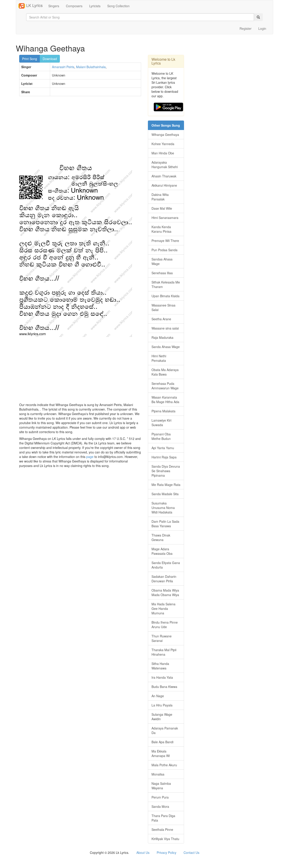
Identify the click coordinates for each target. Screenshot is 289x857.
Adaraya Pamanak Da (164, 730)
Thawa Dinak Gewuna (160, 537)
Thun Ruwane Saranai (161, 638)
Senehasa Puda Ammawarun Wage (165, 385)
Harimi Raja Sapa (164, 457)
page (89, 456)
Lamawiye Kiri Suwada (161, 422)
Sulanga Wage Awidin (161, 716)
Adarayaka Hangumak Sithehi (164, 164)
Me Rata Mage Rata (165, 484)
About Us (142, 852)
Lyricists (94, 6)
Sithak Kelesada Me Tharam (165, 284)
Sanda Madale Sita (165, 494)
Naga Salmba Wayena (161, 785)
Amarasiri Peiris (63, 67)
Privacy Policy (166, 852)
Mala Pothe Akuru (164, 765)
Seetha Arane (161, 319)
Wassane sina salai (165, 328)
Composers (74, 6)
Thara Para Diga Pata (163, 817)
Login (262, 28)
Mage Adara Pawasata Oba (161, 551)
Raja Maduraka (162, 337)
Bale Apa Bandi (162, 742)
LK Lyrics (34, 5)
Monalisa (157, 774)
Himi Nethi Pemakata (158, 358)
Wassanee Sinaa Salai (163, 307)
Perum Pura (160, 797)
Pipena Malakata (163, 411)
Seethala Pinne (162, 829)
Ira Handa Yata (162, 677)
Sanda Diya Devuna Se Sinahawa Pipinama (165, 471)
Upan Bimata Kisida (165, 296)
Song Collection (118, 6)
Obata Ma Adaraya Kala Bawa (165, 371)
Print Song (29, 58)
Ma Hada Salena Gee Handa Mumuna (163, 608)
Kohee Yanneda (162, 144)
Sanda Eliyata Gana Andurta (165, 564)
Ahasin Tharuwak (163, 176)
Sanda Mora (160, 806)
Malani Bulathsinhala (91, 67)
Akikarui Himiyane (164, 185)
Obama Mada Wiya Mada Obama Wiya (165, 592)
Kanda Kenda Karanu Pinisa (161, 229)
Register (246, 28)
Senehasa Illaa (162, 273)
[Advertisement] (80, 132)
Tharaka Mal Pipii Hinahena (163, 652)
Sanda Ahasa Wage (165, 346)
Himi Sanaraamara (164, 217)
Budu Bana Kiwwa (164, 686)
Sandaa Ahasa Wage (161, 261)
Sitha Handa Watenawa (160, 665)
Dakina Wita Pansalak (160, 196)
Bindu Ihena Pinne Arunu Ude (164, 624)
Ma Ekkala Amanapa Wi (160, 753)
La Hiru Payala (161, 705)
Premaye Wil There (165, 240)
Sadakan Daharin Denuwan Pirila (163, 578)
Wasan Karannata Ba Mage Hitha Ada (165, 399)
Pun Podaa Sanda (164, 250)
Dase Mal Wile (161, 208)
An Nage (157, 696)
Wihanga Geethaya (165, 134)
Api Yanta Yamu (162, 448)
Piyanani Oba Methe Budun (161, 436)
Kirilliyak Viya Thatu (165, 838)
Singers (53, 6)
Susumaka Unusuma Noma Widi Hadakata (163, 507)
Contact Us (191, 852)
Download (50, 58)
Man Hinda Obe (162, 153)
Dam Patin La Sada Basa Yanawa (165, 523)
